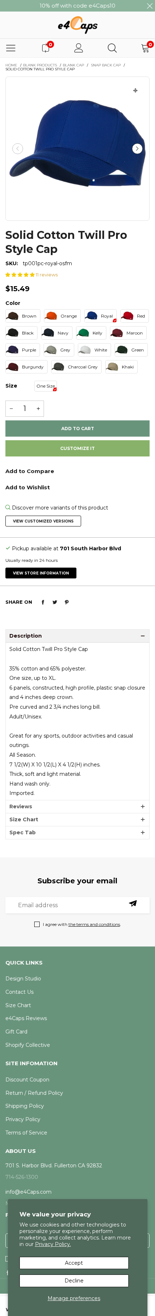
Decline (74, 1280)
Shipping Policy (24, 1106)
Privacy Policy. (53, 1244)
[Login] (78, 48)
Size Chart (23, 819)
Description (25, 636)
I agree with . (82, 924)
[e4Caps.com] (77, 25)
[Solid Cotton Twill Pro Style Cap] (77, 149)
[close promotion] (149, 6)
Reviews (20, 806)
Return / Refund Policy (34, 1093)
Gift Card (16, 1031)
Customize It (77, 448)
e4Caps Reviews (26, 1018)
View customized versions (43, 521)
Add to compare (77, 473)
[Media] (135, 90)
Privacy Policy (22, 1119)
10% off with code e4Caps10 (77, 5)
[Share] (42, 602)
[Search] (112, 48)
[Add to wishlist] (77, 487)
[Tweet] (54, 602)
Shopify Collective (27, 1045)
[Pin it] (66, 602)
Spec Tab (22, 832)
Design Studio (23, 978)
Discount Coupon (27, 1079)
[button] (17, 148)
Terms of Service (26, 1132)
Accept (74, 1263)
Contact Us (19, 992)
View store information (41, 573)
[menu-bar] (11, 48)
